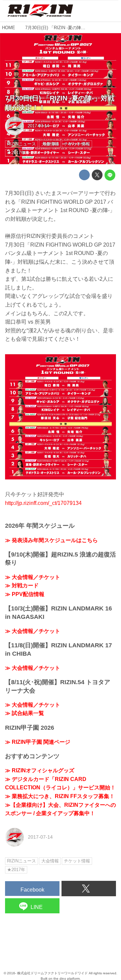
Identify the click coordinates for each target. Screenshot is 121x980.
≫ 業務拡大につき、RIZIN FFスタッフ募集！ (60, 796)
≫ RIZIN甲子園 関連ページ (37, 742)
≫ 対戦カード (22, 585)
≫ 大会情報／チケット (32, 577)
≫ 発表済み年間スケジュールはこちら (51, 540)
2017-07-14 (38, 125)
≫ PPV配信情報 (24, 594)
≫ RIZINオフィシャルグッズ (39, 770)
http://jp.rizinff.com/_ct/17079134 (43, 503)
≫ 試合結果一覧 (24, 713)
